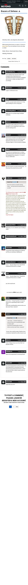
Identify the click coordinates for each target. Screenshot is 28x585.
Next (17, 406)
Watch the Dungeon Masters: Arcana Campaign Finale (11, 1)
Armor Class (5, 46)
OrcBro (14, 318)
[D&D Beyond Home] (6, 5)
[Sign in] (22, 5)
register (6, 400)
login (16, 398)
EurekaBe (14, 182)
